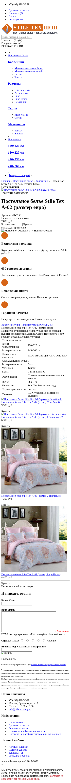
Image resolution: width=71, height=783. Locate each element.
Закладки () (16, 752)
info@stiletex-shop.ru (20, 709)
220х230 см (16, 159)
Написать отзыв (43, 230)
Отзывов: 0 (24, 230)
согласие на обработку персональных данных (32, 777)
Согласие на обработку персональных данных (35, 734)
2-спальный (21, 93)
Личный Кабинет (18, 746)
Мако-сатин (21, 114)
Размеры (14, 83)
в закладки (7, 227)
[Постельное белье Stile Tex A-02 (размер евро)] (28, 189)
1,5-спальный (22, 90)
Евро (17, 96)
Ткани (12, 108)
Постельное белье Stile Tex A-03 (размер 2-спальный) (31, 495)
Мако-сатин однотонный (29, 71)
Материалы (16, 124)
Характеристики (10, 324)
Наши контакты (18, 722)
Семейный (21, 102)
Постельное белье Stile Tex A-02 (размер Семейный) (30, 402)
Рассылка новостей (19, 755)
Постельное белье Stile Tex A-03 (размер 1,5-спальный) (32, 417)
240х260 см (16, 166)
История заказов (18, 749)
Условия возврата (18, 728)
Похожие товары (30, 324)
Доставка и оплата (19, 725)
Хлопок (19, 133)
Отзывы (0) (46, 324)
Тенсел (18, 77)
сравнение (20, 227)
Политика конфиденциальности (27, 731)
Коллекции (16, 62)
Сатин (18, 74)
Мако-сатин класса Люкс (29, 68)
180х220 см (16, 152)
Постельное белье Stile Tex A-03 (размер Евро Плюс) (30, 574)
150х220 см (16, 145)
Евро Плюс (21, 99)
